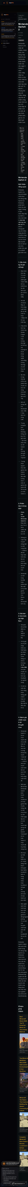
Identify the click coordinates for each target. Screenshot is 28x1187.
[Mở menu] (4, 3)
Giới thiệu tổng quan (22, 136)
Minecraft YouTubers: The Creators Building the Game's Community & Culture (24, 1104)
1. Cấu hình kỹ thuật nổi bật (23, 142)
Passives (5, 47)
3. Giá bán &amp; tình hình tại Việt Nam (23, 156)
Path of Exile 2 (5, 43)
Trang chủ (20, 15)
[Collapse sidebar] (15, 15)
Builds (4, 45)
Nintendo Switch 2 (22, 130)
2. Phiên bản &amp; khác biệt (23, 149)
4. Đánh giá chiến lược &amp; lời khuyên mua (23, 167)
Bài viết (20, 17)
